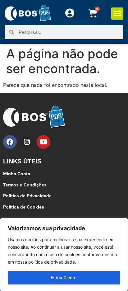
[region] (64, 254)
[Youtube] (43, 142)
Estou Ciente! (64, 277)
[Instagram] (27, 142)
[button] (117, 13)
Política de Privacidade (27, 195)
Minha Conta (16, 173)
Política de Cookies (23, 206)
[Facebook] (10, 142)
